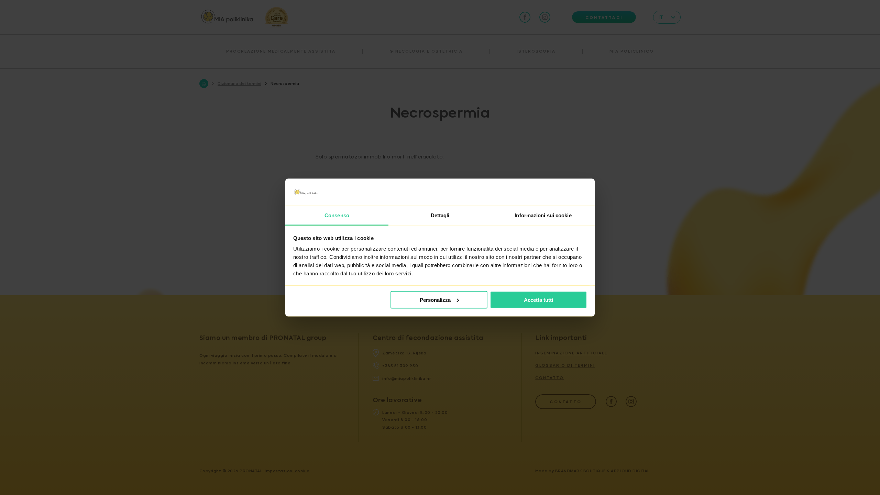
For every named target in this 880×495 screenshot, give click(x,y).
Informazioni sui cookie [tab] (543, 215)
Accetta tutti (538, 299)
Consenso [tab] (336, 215)
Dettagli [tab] (440, 215)
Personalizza (435, 299)
